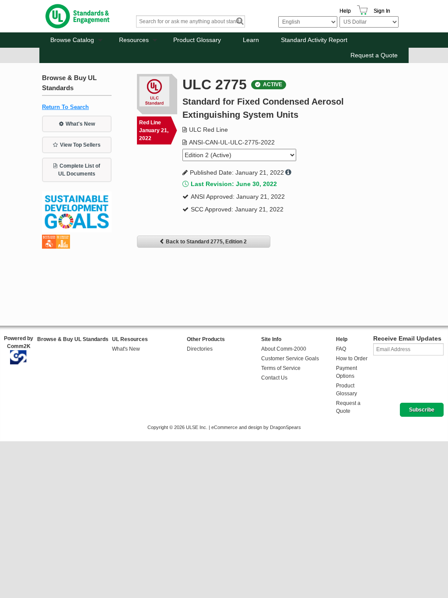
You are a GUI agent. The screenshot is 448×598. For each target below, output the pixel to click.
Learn (251, 39)
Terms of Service (281, 368)
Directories (200, 349)
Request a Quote (374, 55)
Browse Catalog (72, 39)
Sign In (382, 11)
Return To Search (65, 107)
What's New (80, 124)
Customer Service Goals (290, 358)
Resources (134, 39)
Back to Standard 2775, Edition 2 (206, 242)
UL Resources (130, 339)
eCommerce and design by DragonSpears (256, 427)
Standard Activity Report (314, 39)
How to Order (352, 358)
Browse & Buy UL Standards (72, 339)
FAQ (341, 349)
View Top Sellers (80, 145)
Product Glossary (197, 39)
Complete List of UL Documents (79, 170)
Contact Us (274, 378)
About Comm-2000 (283, 349)
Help (345, 11)
